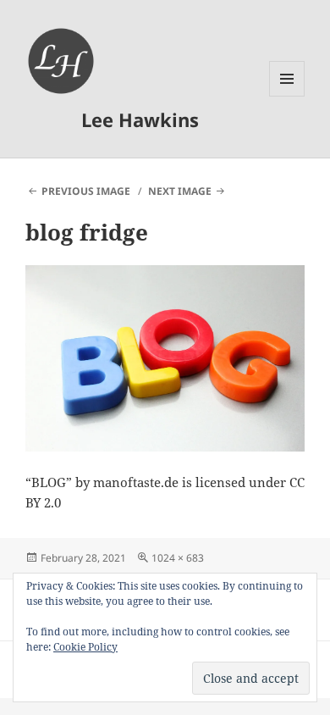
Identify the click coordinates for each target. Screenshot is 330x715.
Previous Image (85, 191)
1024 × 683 (177, 558)
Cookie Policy (85, 647)
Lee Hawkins (140, 119)
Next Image (180, 191)
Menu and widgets (287, 96)
